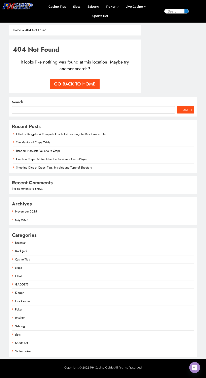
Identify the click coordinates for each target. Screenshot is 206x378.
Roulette (20, 318)
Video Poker (23, 351)
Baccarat (20, 243)
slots (76, 6)
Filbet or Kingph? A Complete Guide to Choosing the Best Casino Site (61, 134)
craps (18, 268)
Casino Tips (57, 6)
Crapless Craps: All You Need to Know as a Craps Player (51, 159)
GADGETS (22, 284)
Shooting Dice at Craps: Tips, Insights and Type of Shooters (54, 167)
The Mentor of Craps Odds (33, 142)
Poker (110, 6)
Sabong (93, 6)
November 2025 (26, 211)
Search (17, 102)
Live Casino (134, 6)
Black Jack (21, 251)
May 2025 (21, 220)
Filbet (18, 276)
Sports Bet (100, 16)
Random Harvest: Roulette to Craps (38, 151)
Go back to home (75, 84)
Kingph (19, 293)
